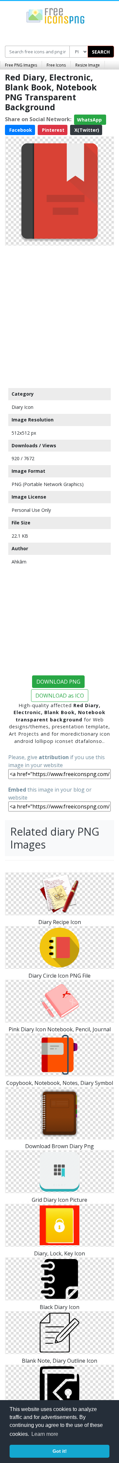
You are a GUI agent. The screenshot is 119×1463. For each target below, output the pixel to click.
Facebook (20, 130)
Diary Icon (22, 407)
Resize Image (87, 65)
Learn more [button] (44, 1434)
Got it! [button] (60, 1451)
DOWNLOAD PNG (58, 681)
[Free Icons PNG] (55, 15)
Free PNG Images (21, 65)
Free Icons (56, 65)
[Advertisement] (59, 315)
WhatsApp (90, 120)
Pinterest (52, 130)
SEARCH (101, 52)
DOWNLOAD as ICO (59, 695)
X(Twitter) (86, 130)
